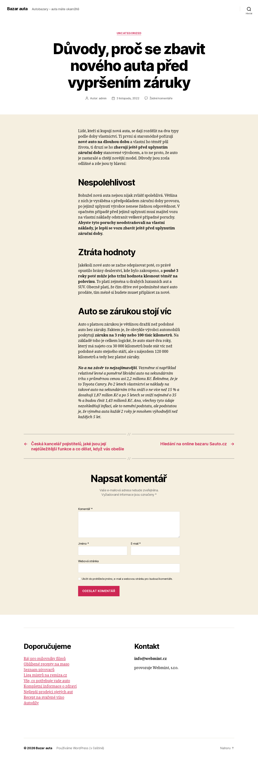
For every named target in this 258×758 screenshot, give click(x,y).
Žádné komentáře (161, 98)
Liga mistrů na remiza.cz (45, 675)
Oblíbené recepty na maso (46, 664)
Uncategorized (129, 33)
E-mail (136, 543)
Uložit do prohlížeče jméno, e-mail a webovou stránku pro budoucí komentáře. (127, 578)
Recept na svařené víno (44, 697)
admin (103, 98)
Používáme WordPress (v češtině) (80, 748)
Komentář (85, 509)
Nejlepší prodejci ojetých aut (48, 692)
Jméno (83, 543)
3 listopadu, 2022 (128, 98)
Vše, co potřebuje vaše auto (47, 681)
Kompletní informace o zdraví (50, 686)
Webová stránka (88, 561)
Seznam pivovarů (39, 669)
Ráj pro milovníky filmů (45, 658)
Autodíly (31, 703)
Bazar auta (17, 9)
